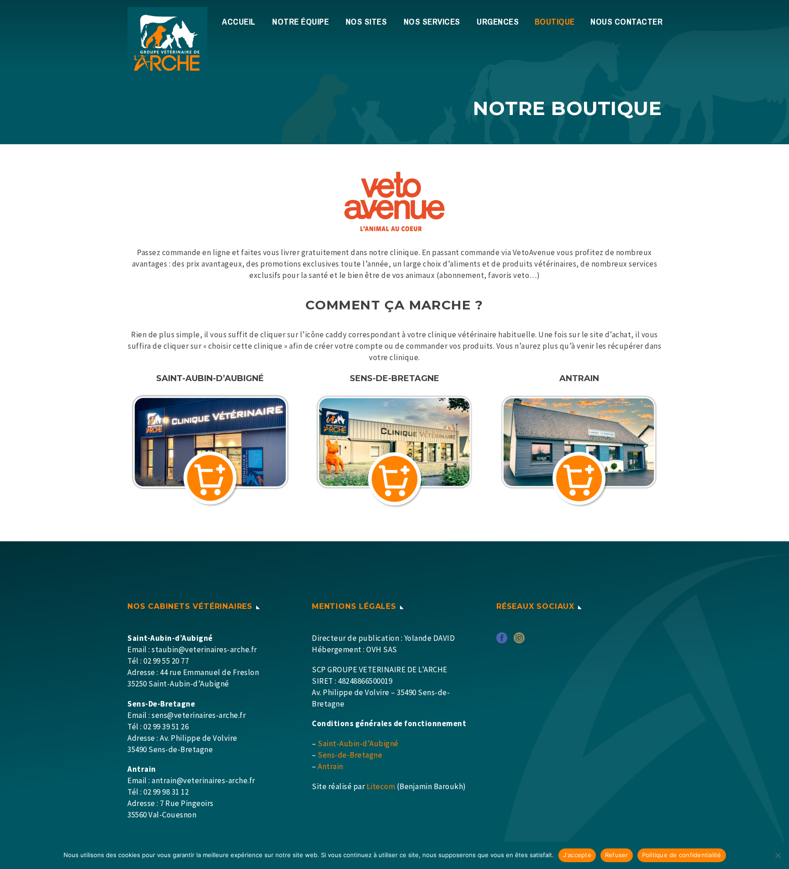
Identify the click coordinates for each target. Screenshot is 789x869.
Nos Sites (366, 21)
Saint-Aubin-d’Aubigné (358, 743)
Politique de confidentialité (681, 855)
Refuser (616, 855)
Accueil (239, 21)
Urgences (498, 21)
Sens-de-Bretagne (350, 755)
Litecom (381, 786)
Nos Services (432, 21)
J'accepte (577, 855)
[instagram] (519, 641)
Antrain (330, 766)
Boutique (555, 21)
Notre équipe (300, 21)
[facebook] (501, 641)
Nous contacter (626, 21)
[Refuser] (777, 855)
